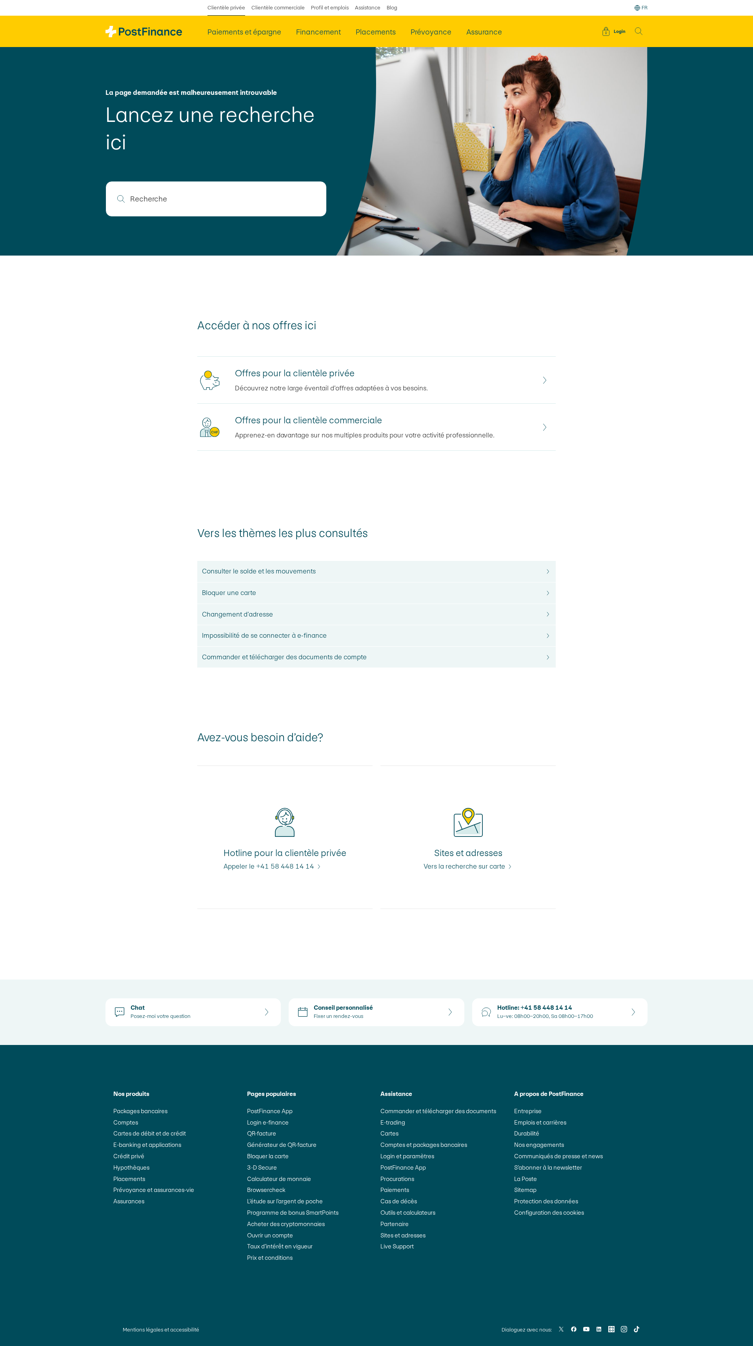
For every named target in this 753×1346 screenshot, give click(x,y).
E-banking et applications (147, 1144)
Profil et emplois (330, 7)
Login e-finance (268, 1122)
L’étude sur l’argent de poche (285, 1201)
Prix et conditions (270, 1257)
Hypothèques (131, 1167)
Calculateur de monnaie (279, 1179)
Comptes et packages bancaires (423, 1144)
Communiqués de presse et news (558, 1156)
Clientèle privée (226, 7)
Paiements (394, 1190)
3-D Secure (262, 1167)
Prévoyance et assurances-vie (153, 1190)
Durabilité (526, 1133)
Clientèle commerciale (278, 7)
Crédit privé (128, 1156)
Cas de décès (398, 1201)
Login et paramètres (407, 1156)
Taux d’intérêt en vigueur (280, 1246)
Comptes (125, 1122)
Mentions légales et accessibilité (161, 1329)
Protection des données (546, 1201)
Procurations (397, 1179)
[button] (639, 31)
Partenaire (394, 1224)
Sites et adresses (403, 1235)
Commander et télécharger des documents (438, 1111)
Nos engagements (539, 1144)
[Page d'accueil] (143, 31)
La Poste (525, 1179)
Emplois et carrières (540, 1122)
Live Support (397, 1246)
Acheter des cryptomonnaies (286, 1224)
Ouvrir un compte (270, 1235)
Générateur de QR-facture (281, 1144)
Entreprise (528, 1111)
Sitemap (525, 1190)
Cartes (389, 1133)
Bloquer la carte (268, 1156)
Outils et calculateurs (407, 1212)
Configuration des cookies (549, 1212)
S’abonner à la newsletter (548, 1167)
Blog (392, 7)
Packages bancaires (140, 1111)
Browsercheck (266, 1190)
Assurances (128, 1201)
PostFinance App (270, 1111)
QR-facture (261, 1133)
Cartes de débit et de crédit (149, 1133)
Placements (129, 1179)
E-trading (392, 1122)
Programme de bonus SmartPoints (292, 1212)
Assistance (367, 7)
